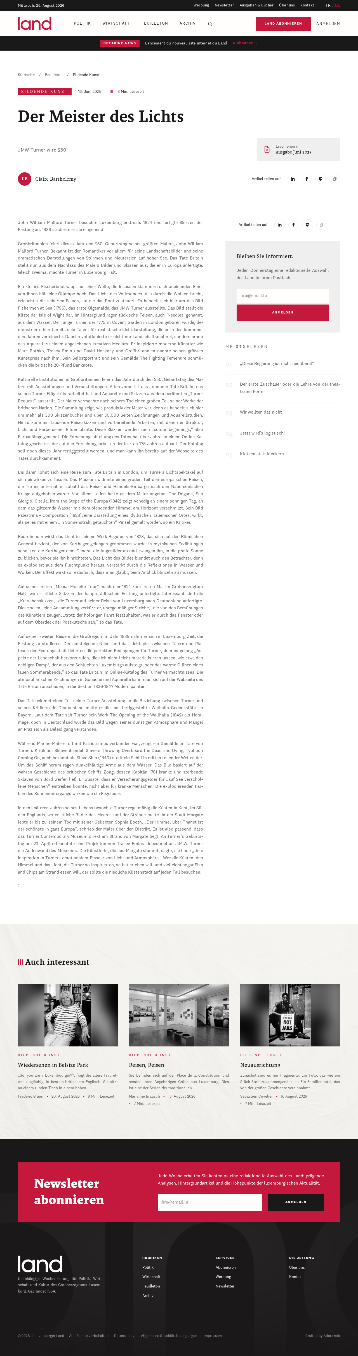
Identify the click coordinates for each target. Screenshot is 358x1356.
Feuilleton (155, 23)
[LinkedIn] (293, 179)
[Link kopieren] (334, 179)
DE (337, 6)
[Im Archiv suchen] (210, 24)
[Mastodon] (320, 179)
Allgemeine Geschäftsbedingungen (169, 1336)
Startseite (26, 75)
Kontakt (307, 5)
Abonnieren (226, 1268)
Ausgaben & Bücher (257, 5)
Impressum (213, 1336)
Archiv (188, 23)
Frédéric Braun (30, 1096)
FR (328, 6)
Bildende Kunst (86, 75)
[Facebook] (307, 179)
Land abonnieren (283, 23)
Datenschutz (124, 1336)
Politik (82, 23)
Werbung (201, 5)
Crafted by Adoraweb (322, 1336)
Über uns (287, 5)
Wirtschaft (116, 23)
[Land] (40, 1264)
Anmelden (328, 24)
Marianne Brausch (144, 1096)
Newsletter (224, 5)
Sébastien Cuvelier (256, 1096)
